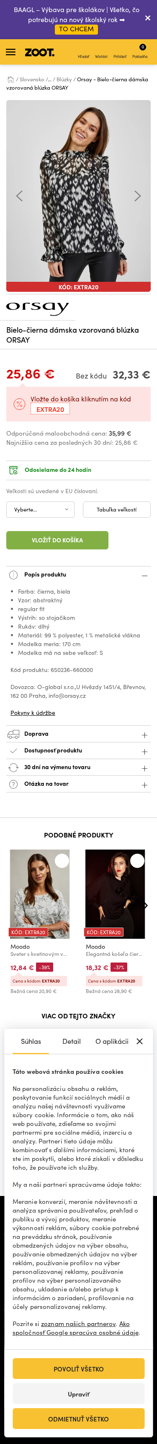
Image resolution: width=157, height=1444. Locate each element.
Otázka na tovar (46, 783)
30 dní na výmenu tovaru (56, 766)
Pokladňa (139, 51)
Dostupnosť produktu (53, 750)
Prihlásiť (119, 56)
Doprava (36, 733)
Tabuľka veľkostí (116, 509)
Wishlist (101, 56)
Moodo (20, 946)
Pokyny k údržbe (32, 713)
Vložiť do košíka (57, 540)
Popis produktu (44, 574)
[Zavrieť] (147, 20)
